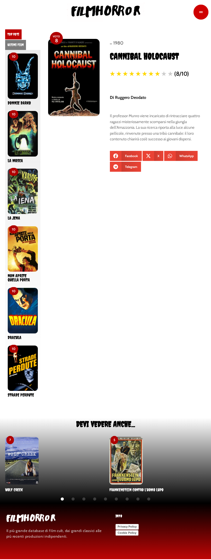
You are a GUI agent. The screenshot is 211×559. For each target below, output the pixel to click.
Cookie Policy (127, 533)
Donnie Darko (19, 103)
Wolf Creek (14, 489)
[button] (126, 156)
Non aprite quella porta (19, 277)
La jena (14, 218)
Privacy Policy (127, 526)
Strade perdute (21, 395)
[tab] (13, 34)
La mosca (15, 160)
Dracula (14, 337)
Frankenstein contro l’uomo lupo (136, 489)
